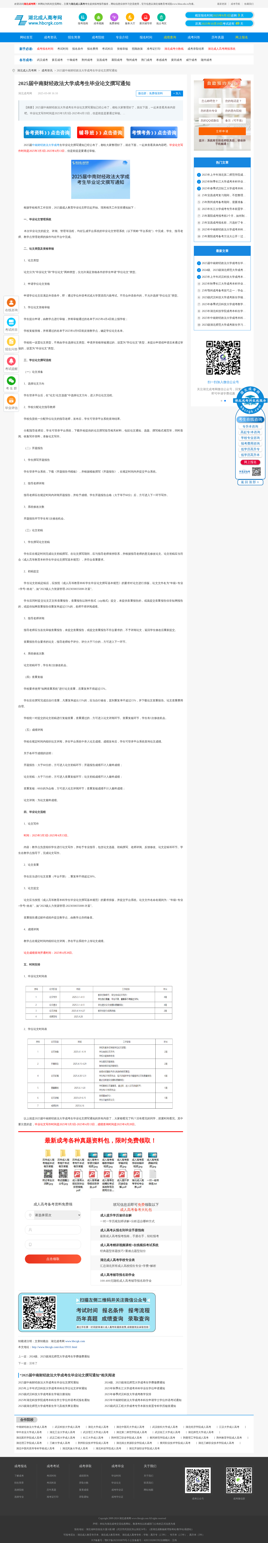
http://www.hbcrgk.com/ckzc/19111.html (54, 1347)
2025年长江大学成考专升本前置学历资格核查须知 (224, 209)
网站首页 (26, 37)
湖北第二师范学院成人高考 (131, 1432)
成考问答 (194, 37)
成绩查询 (170, 37)
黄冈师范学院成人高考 (162, 1437)
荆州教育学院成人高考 (229, 1437)
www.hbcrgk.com (75, 1341)
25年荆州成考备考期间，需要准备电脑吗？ (224, 202)
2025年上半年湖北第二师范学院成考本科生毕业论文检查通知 (224, 174)
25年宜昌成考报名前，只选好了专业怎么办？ (224, 222)
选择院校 (19, 1489)
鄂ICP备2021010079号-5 (117, 1540)
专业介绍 (122, 37)
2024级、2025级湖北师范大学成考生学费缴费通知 (59, 1356)
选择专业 (19, 1496)
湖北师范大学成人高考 (201, 1432)
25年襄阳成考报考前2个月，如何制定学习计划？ (224, 215)
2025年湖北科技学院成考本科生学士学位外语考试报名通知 (54, 1400)
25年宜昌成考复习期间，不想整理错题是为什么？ (224, 195)
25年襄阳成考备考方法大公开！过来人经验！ (224, 236)
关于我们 (148, 1475)
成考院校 (98, 37)
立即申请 (222, 131)
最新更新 (222, 4)
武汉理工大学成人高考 (95, 1432)
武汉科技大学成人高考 (67, 1426)
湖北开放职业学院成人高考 (144, 1448)
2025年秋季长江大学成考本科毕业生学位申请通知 (135, 1388)
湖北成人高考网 (26, 70)
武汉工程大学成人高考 (62, 1437)
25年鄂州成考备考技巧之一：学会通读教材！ (224, 290)
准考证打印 (52, 1496)
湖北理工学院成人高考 (29, 1442)
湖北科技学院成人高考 (108, 1448)
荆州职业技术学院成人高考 (93, 1442)
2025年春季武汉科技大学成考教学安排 (128, 1394)
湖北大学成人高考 (98, 1426)
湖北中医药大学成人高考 (130, 1426)
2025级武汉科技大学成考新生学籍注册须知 (44, 1394)
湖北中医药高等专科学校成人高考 (35, 1448)
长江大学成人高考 (93, 1437)
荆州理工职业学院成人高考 (126, 1437)
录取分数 (83, 1482)
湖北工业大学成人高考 (62, 1432)
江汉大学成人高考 (229, 1426)
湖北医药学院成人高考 (29, 1437)
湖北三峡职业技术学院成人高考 (216, 1442)
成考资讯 (50, 37)
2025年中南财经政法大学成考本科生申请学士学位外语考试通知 (143, 1400)
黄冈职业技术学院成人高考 (175, 1442)
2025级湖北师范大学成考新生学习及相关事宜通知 (48, 1406)
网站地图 (148, 1489)
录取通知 (83, 1496)
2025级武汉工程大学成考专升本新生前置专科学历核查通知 (140, 1406)
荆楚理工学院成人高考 (196, 1437)
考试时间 (51, 1475)
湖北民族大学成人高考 (75, 1448)
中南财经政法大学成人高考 (31, 1426)
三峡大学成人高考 (60, 1442)
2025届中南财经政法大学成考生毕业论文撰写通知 (48, 1382)
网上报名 (241, 37)
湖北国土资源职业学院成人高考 (134, 1442)
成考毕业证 (117, 1489)
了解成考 (19, 1475)
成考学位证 (117, 1496)
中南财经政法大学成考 (45, 145)
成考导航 (235, 4)
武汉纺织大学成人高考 (165, 1426)
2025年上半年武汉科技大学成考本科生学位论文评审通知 (52, 1388)
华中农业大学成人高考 (29, 1432)
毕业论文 (116, 1482)
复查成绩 (83, 1489)
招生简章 (74, 37)
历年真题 (217, 37)
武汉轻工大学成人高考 (167, 1432)
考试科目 (51, 1482)
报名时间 (146, 37)
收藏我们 (249, 4)
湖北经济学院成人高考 (198, 1426)
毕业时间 (116, 1475)
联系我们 (148, 1482)
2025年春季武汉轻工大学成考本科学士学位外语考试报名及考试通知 (224, 188)
